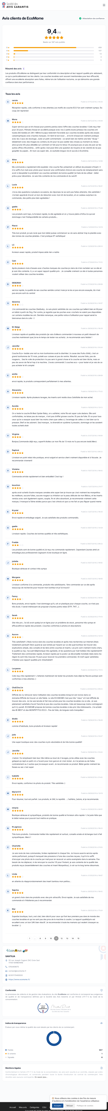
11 (56, 938)
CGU (44, 1107)
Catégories (34, 1107)
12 (62, 938)
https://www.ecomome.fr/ (19, 979)
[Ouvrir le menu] (104, 5)
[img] (23, 68)
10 (51, 938)
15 (78, 938)
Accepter (57, 1106)
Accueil (12, 1107)
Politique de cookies (85, 1106)
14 (73, 938)
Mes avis (23, 1107)
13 (67, 938)
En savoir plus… (41, 1077)
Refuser (70, 1106)
